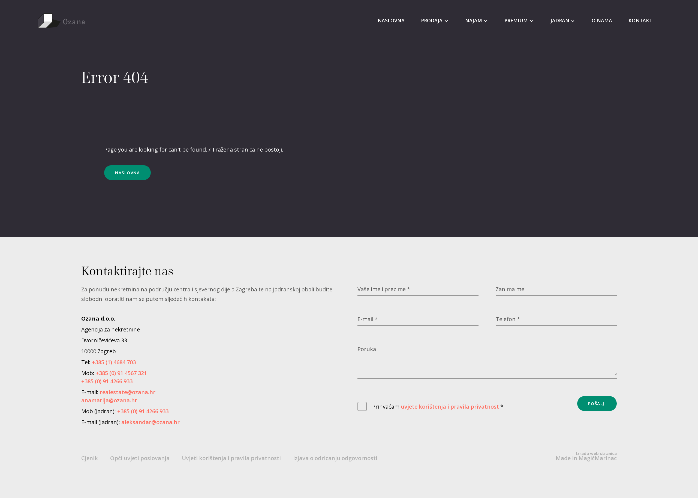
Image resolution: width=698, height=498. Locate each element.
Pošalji (597, 403)
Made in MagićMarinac (586, 456)
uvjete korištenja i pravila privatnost (450, 406)
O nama (602, 20)
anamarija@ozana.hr (109, 400)
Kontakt (640, 20)
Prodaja (432, 20)
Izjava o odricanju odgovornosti (335, 458)
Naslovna (391, 20)
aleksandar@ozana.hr (150, 422)
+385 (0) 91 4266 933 (107, 381)
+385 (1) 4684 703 (114, 362)
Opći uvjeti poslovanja (140, 458)
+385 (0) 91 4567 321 (121, 373)
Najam (473, 20)
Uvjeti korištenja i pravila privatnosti (231, 458)
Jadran (559, 20)
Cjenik (89, 458)
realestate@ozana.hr (127, 392)
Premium (516, 20)
